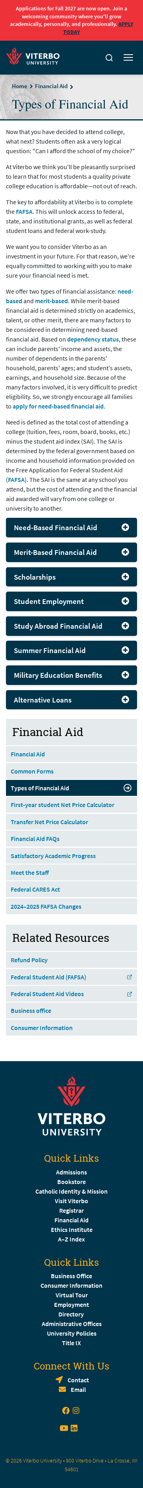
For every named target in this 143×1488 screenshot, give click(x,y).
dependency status (93, 339)
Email (78, 1389)
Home (19, 86)
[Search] (109, 58)
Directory (71, 1314)
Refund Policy (29, 960)
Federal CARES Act (35, 889)
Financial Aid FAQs (35, 839)
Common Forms (32, 771)
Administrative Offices (72, 1324)
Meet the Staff (30, 872)
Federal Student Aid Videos (47, 994)
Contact (78, 1380)
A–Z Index (71, 1239)
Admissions (71, 1172)
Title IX (71, 1343)
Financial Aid (51, 86)
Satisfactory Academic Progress (53, 856)
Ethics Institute (72, 1229)
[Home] (35, 55)
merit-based (51, 301)
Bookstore (71, 1182)
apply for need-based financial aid (58, 406)
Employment (71, 1304)
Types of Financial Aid (40, 788)
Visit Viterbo (71, 1201)
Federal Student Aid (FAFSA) (48, 977)
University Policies (72, 1333)
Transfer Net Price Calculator (49, 822)
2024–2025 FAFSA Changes (46, 906)
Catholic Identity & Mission (71, 1191)
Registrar (71, 1210)
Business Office (71, 1276)
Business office (31, 1010)
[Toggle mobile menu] (128, 58)
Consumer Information (42, 1028)
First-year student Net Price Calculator (62, 805)
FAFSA (24, 211)
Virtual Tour (72, 1295)
